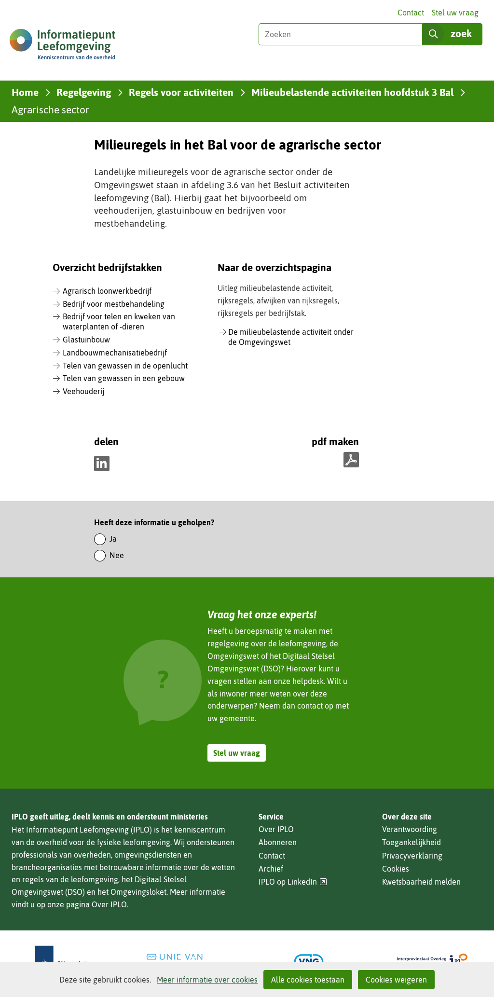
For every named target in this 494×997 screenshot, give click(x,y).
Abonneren (278, 842)
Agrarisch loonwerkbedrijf (107, 291)
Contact (411, 12)
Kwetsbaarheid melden (421, 881)
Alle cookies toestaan (307, 979)
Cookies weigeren (396, 979)
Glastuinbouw (86, 339)
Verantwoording (409, 829)
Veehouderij (83, 391)
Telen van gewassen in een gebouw (124, 378)
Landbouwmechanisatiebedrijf (115, 352)
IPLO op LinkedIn (293, 882)
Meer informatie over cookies (207, 979)
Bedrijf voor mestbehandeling (114, 304)
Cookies (395, 868)
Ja (113, 538)
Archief (271, 868)
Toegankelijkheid (411, 842)
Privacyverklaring (412, 855)
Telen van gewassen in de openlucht (125, 365)
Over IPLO (109, 904)
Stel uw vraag (455, 12)
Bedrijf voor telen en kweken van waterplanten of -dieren (119, 321)
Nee (117, 555)
